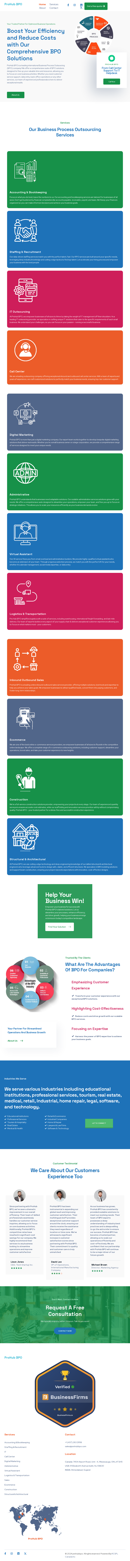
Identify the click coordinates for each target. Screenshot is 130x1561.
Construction (19, 799)
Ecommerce (17, 739)
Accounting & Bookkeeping (28, 192)
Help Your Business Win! (64, 898)
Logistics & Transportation (28, 614)
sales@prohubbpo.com (75, 1446)
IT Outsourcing (20, 311)
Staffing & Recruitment (25, 252)
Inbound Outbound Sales (27, 680)
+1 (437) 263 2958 (73, 1442)
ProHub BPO (13, 4)
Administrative (19, 494)
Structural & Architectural (28, 859)
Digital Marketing (21, 434)
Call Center (17, 371)
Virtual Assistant (21, 554)
